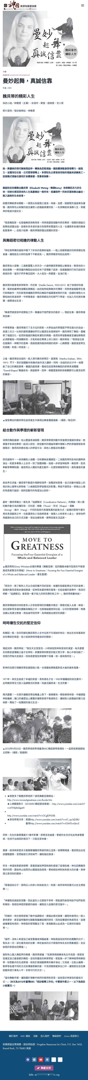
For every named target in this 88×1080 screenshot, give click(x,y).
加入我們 (45, 1036)
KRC (10, 88)
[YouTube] (40, 1059)
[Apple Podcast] (53, 1059)
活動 (35, 1036)
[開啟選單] (82, 5)
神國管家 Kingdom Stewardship (16, 75)
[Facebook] (28, 1059)
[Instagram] (34, 1059)
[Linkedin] (47, 1059)
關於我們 (13, 1036)
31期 (4, 72)
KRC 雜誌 (25, 1036)
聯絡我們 (56, 1036)
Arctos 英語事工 (71, 1036)
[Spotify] (60, 1059)
